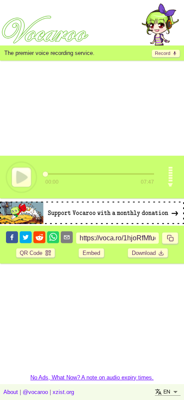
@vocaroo (35, 392)
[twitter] (26, 238)
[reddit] (39, 238)
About (10, 392)
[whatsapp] (53, 238)
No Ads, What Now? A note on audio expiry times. (92, 377)
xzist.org (63, 392)
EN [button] (166, 391)
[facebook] (12, 238)
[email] (67, 238)
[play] (21, 177)
